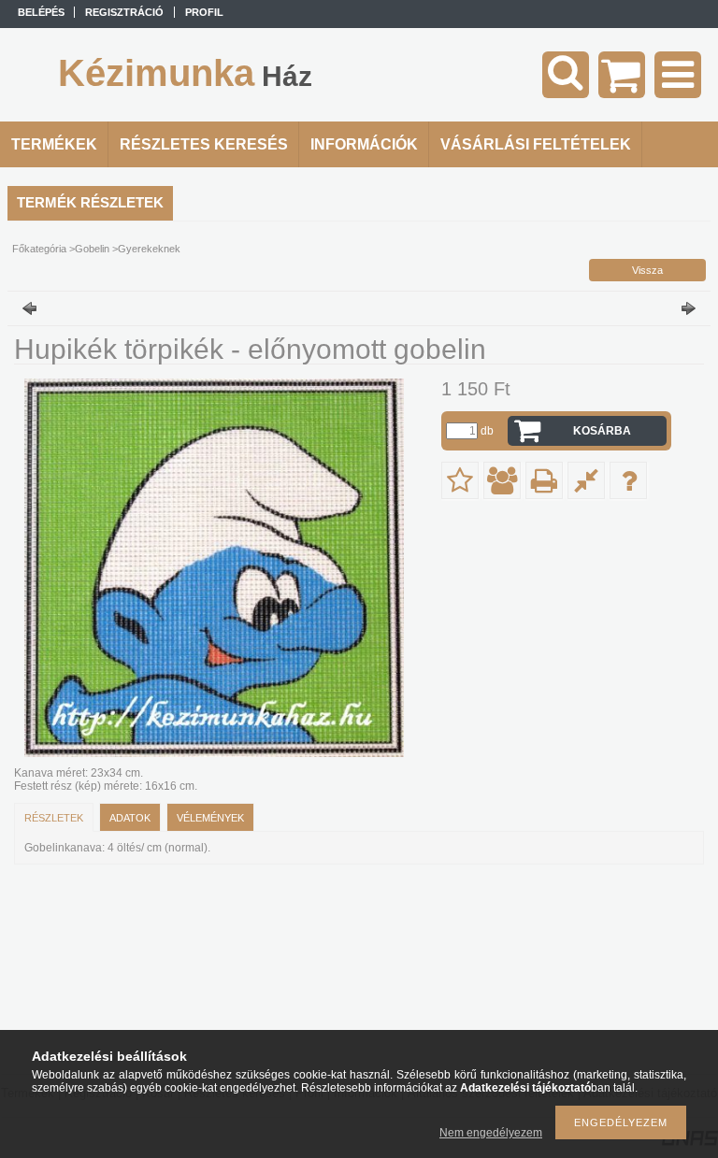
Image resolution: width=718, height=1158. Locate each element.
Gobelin (92, 248)
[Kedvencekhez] (460, 480)
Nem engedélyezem (490, 1132)
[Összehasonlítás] (586, 480)
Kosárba (602, 430)
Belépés (41, 12)
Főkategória (39, 248)
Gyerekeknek (149, 248)
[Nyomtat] (544, 480)
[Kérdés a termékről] (628, 480)
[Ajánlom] (502, 480)
